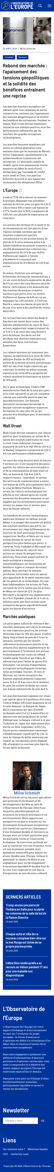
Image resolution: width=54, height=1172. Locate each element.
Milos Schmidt (27, 48)
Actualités (9, 57)
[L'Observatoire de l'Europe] (17, 5)
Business (22, 57)
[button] (40, 5)
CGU (5, 1153)
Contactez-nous (20, 1153)
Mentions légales (38, 1149)
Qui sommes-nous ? (14, 1149)
